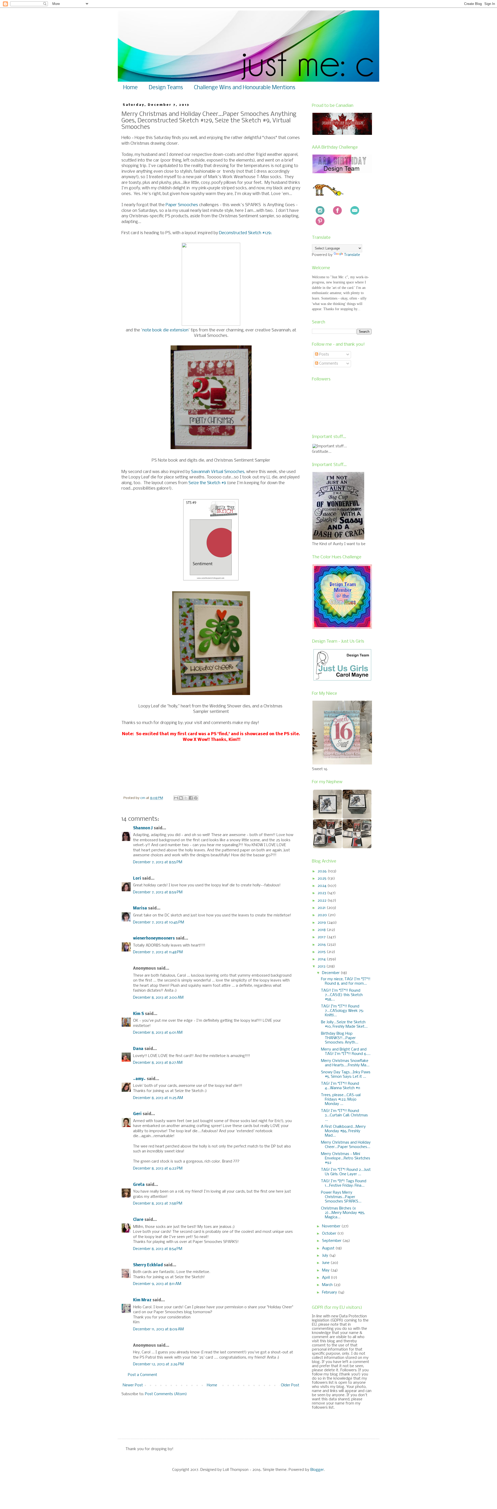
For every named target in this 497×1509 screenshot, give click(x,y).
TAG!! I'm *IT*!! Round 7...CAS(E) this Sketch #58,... (342, 995)
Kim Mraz (142, 1300)
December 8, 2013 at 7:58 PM (157, 1203)
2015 (322, 952)
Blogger (317, 1470)
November (331, 1226)
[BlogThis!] (181, 798)
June (326, 1263)
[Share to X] (185, 798)
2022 (322, 901)
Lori (137, 879)
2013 (322, 966)
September (332, 1241)
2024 (322, 886)
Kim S (138, 1014)
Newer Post (133, 1385)
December (331, 973)
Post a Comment (142, 1375)
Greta (139, 1185)
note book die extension (165, 330)
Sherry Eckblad (148, 1265)
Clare (138, 1220)
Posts (323, 354)
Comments (328, 363)
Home (130, 88)
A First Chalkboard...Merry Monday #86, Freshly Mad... (343, 1131)
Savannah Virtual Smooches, (218, 472)
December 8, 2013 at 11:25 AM (158, 1098)
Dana (138, 1049)
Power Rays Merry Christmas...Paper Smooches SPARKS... (341, 1197)
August (328, 1248)
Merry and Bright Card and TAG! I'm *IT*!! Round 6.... (345, 1051)
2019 (322, 923)
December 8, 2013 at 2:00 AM (158, 998)
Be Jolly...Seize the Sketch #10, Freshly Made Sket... (344, 1024)
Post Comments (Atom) (166, 1394)
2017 (322, 937)
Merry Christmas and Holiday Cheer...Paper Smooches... (346, 1145)
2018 (322, 930)
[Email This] (176, 798)
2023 (322, 893)
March (328, 1285)
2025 (322, 879)
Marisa (140, 908)
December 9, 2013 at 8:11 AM (157, 1284)
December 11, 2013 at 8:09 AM (158, 1329)
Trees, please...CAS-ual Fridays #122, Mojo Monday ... (341, 1099)
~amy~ (139, 1079)
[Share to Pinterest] (195, 798)
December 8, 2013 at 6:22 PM (157, 1168)
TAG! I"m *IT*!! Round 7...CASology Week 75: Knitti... (342, 1010)
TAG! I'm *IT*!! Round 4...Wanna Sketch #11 (340, 1086)
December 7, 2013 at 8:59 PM (157, 892)
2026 (323, 871)
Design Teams (166, 88)
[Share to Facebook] (190, 798)
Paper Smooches (182, 205)
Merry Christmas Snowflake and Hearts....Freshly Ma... (345, 1063)
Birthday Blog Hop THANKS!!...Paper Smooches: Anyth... (339, 1038)
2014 (322, 959)
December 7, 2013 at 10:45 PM (158, 922)
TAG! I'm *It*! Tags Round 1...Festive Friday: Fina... (343, 1183)
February (330, 1292)
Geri (137, 1114)
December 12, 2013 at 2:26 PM (158, 1364)
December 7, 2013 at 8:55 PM (157, 862)
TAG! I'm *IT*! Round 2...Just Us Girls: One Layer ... (346, 1172)
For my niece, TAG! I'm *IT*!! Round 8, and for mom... (345, 981)
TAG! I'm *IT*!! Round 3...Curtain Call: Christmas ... (344, 1115)
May (326, 1270)
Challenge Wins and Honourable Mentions (244, 88)
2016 (322, 945)
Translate (352, 255)
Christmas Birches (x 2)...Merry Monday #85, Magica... (343, 1212)
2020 (323, 915)
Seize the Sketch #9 (207, 483)
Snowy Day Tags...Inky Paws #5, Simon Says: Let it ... (345, 1074)
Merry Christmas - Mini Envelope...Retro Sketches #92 (345, 1158)
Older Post (290, 1385)
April (326, 1278)
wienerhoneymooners (154, 938)
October (329, 1234)
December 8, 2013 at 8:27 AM (157, 1063)
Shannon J (143, 828)
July (325, 1256)
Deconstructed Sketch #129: (245, 233)
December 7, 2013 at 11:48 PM (158, 952)
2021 (322, 908)
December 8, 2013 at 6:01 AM (157, 1033)
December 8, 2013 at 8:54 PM (157, 1249)
